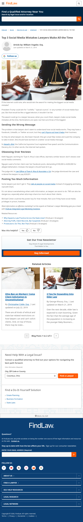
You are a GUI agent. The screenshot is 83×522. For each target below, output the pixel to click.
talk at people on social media (43, 184)
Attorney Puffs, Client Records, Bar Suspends (22, 221)
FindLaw (4, 30)
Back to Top (42, 416)
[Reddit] (34, 468)
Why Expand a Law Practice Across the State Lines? (24, 218)
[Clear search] (54, 375)
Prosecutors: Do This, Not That (16, 223)
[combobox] (31, 375)
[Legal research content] (79, 496)
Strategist (33, 30)
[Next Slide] (56, 336)
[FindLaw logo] (12, 3)
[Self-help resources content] (79, 489)
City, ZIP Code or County (15, 371)
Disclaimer (21, 516)
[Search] (79, 3)
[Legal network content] (79, 504)
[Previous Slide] (27, 336)
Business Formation (15, 399)
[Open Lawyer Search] (41, 19)
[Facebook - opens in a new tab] (4, 468)
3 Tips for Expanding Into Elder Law (60, 295)
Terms (4, 516)
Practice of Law (22, 30)
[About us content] (79, 475)
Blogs (12, 30)
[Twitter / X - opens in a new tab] (19, 468)
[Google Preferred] (41, 468)
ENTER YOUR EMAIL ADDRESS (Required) (17, 450)
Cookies (31, 516)
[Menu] (3, 3)
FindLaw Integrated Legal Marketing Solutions (22, 209)
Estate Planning (13, 395)
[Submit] (73, 454)
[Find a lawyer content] (79, 482)
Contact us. (15, 441)
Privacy (11, 516)
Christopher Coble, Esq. (18, 304)
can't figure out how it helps (53, 132)
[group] (41, 303)
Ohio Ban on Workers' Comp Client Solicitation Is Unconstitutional (20, 297)
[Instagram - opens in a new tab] (26, 468)
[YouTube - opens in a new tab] (11, 468)
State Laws (11, 402)
